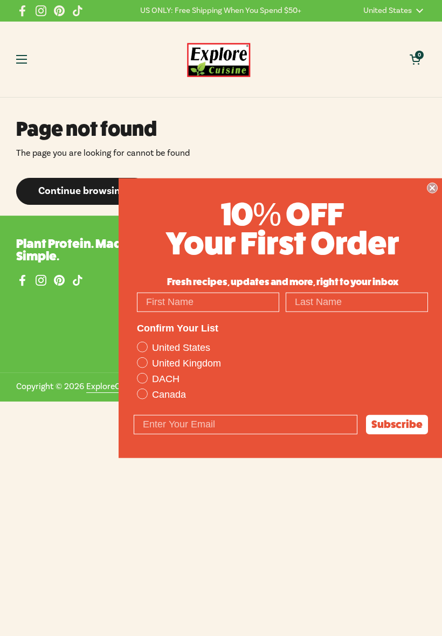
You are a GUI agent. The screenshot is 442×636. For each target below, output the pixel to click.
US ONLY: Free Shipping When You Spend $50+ (220, 10)
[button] (415, 59)
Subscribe (397, 424)
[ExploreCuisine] (218, 59)
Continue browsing (82, 190)
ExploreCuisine (114, 386)
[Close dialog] (432, 188)
